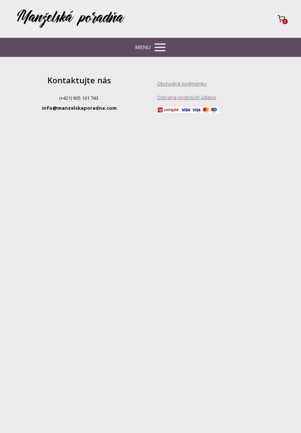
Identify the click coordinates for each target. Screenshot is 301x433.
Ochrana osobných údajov (186, 97)
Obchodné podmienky (182, 83)
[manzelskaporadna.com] (70, 18)
